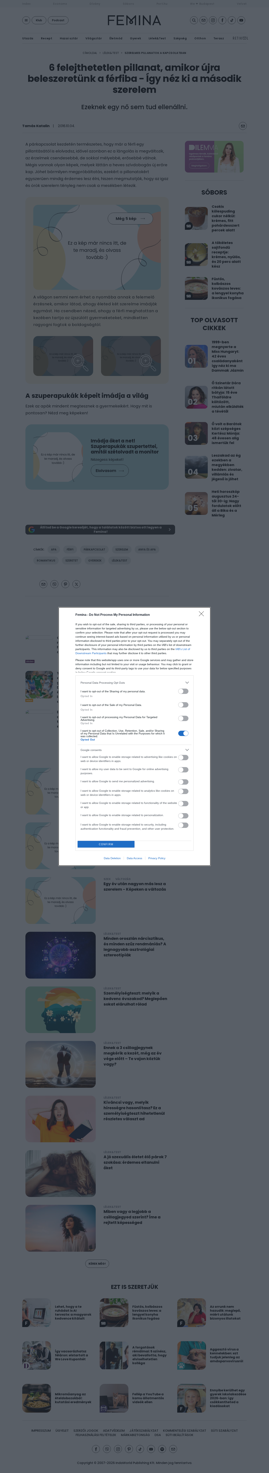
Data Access (134, 858)
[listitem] (134, 683)
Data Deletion (112, 858)
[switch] (183, 691)
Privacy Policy (156, 858)
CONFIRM (106, 844)
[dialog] (134, 736)
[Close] (202, 615)
